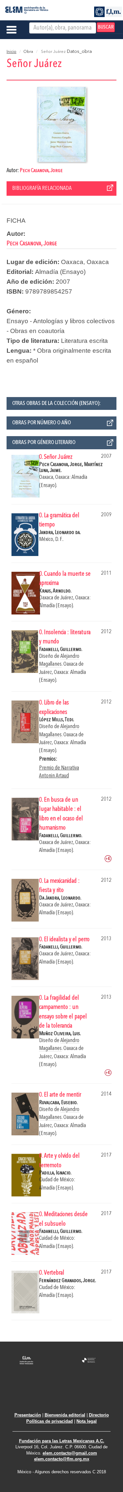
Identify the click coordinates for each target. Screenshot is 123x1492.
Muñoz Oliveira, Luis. (60, 1033)
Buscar (106, 27)
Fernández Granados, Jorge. (67, 1280)
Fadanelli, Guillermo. (60, 649)
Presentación (27, 1415)
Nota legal (86, 1421)
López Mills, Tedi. (56, 720)
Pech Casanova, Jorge (41, 170)
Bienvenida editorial (65, 1415)
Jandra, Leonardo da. (60, 532)
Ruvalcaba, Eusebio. (58, 1102)
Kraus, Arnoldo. (55, 591)
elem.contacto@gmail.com (70, 1453)
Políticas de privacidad (49, 1421)
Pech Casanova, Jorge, (61, 464)
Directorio (99, 1415)
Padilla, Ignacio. (55, 1173)
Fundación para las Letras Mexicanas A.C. (61, 1440)
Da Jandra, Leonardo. (60, 898)
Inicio (11, 52)
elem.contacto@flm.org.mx (61, 1459)
